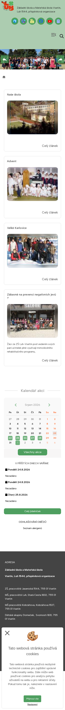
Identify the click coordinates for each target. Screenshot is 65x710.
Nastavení (32, 704)
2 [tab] (34, 66)
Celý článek (50, 146)
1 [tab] (30, 66)
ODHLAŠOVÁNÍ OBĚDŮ (32, 521)
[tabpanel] (32, 59)
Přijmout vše (32, 698)
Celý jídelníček (32, 511)
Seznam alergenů (32, 528)
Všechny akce (32, 452)
